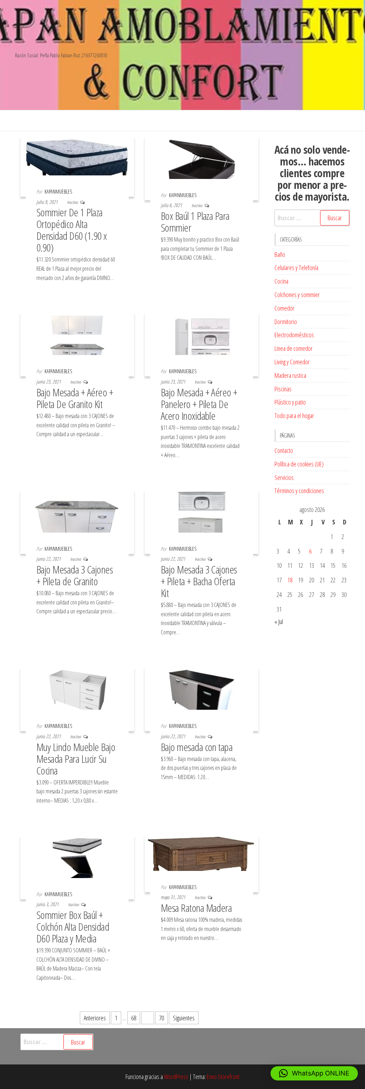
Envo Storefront (223, 1076)
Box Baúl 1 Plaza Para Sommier (195, 221)
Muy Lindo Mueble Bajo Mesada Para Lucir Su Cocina (75, 759)
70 (161, 1018)
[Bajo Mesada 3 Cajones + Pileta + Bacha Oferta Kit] (201, 521)
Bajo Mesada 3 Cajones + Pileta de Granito (74, 575)
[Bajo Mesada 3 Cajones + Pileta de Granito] (77, 521)
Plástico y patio (290, 402)
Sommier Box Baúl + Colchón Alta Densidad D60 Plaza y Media (72, 927)
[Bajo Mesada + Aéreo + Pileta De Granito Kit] (77, 344)
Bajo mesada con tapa (197, 747)
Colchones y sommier (297, 294)
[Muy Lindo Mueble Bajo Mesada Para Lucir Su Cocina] (77, 698)
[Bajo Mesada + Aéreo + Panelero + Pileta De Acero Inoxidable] (201, 344)
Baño (279, 254)
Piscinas (283, 389)
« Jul (278, 621)
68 (133, 1018)
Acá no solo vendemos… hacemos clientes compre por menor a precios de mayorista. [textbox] (312, 173)
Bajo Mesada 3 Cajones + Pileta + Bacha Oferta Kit (199, 581)
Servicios (284, 477)
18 (289, 580)
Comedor (284, 308)
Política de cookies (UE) (299, 464)
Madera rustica (290, 375)
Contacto (283, 450)
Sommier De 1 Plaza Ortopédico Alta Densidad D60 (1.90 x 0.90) (71, 230)
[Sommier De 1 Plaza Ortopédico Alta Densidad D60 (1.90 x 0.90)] (77, 166)
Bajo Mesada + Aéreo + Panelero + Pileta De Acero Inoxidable (199, 404)
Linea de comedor (293, 348)
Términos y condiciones (299, 490)
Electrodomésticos (294, 335)
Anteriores (95, 1018)
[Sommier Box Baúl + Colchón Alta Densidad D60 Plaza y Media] (77, 866)
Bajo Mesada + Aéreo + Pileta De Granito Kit (74, 398)
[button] (314, 1073)
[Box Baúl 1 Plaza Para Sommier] (201, 167)
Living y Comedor (292, 362)
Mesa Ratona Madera (196, 907)
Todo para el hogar (294, 415)
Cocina (281, 281)
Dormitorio (285, 321)
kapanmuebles (58, 191)
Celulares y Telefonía (296, 267)
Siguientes (184, 1018)
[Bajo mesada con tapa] (201, 698)
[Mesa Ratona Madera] (201, 863)
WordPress (176, 1076)
